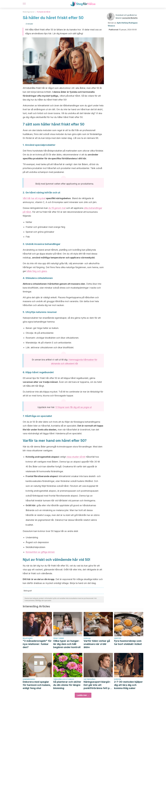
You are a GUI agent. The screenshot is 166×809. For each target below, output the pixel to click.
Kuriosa (87, 638)
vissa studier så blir (75, 457)
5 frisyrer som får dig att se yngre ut (74, 407)
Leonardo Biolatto (130, 18)
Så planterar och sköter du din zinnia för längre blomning (67, 685)
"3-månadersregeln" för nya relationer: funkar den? (37, 644)
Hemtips (117, 638)
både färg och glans (37, 271)
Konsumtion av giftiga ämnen (40, 552)
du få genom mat (57, 208)
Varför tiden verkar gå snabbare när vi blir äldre (97, 644)
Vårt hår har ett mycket (34, 198)
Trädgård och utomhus (63, 679)
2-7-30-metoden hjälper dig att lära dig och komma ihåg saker (128, 685)
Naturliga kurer (29, 12)
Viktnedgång (89, 679)
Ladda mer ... (83, 695)
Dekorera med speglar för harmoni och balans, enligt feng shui (37, 685)
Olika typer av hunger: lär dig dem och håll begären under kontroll (66, 644)
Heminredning (29, 679)
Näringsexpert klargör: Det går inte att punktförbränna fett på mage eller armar (97, 685)
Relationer (27, 638)
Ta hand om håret (43, 12)
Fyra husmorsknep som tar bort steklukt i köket (128, 642)
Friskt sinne (58, 638)
